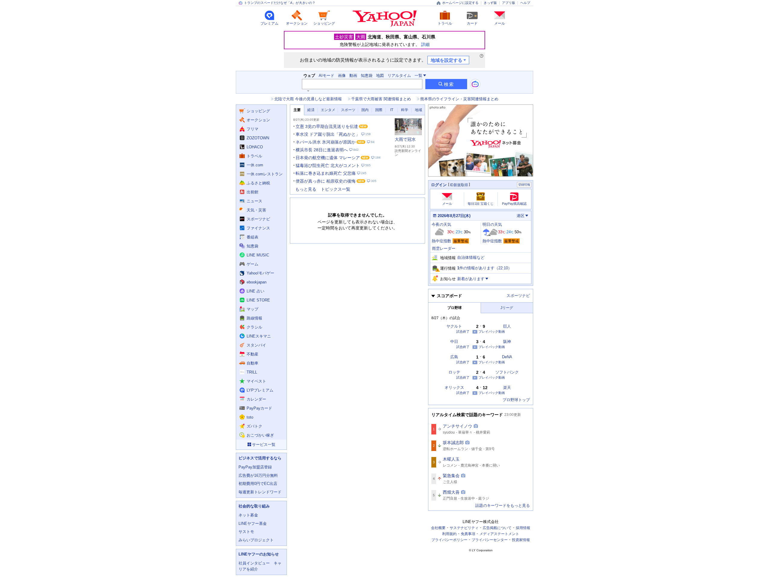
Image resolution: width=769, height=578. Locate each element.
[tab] (297, 110)
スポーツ (348, 110)
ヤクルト (454, 326)
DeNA (507, 357)
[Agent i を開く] (475, 84)
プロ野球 (454, 308)
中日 (454, 341)
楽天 (507, 387)
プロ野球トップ (516, 400)
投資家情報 (521, 540)
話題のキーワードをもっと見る (502, 505)
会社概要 (438, 528)
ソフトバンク (507, 372)
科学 (404, 110)
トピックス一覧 (335, 189)
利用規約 (449, 534)
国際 (378, 110)
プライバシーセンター (490, 540)
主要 (297, 110)
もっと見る (305, 189)
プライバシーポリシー (449, 540)
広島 (454, 357)
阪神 (507, 341)
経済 (311, 110)
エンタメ (328, 110)
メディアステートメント (499, 534)
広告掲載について (497, 528)
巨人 (507, 326)
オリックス (454, 387)
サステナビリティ (464, 528)
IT (391, 110)
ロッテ (454, 372)
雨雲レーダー (443, 248)
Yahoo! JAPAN (385, 19)
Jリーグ (506, 308)
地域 (418, 110)
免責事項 (468, 534)
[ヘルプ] (481, 55)
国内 (365, 110)
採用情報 (523, 528)
